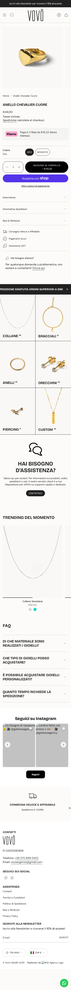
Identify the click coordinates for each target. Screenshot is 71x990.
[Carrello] (66, 15)
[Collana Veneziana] (32, 562)
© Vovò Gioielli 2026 (13, 962)
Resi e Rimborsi (11, 909)
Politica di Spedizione (14, 903)
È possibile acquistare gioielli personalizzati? (31, 677)
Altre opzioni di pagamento (35, 186)
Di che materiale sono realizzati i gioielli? (23, 643)
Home (6, 95)
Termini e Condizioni (14, 897)
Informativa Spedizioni (15, 209)
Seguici (35, 774)
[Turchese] (35, 609)
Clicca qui (38, 268)
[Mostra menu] (4, 15)
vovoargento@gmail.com (26, 862)
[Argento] (30, 609)
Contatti (7, 891)
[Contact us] (64, 983)
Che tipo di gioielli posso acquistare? (26, 660)
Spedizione (10, 120)
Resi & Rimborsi (11, 220)
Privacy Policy (10, 916)
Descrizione (9, 197)
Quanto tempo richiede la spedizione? (27, 694)
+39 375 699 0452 (26, 858)
